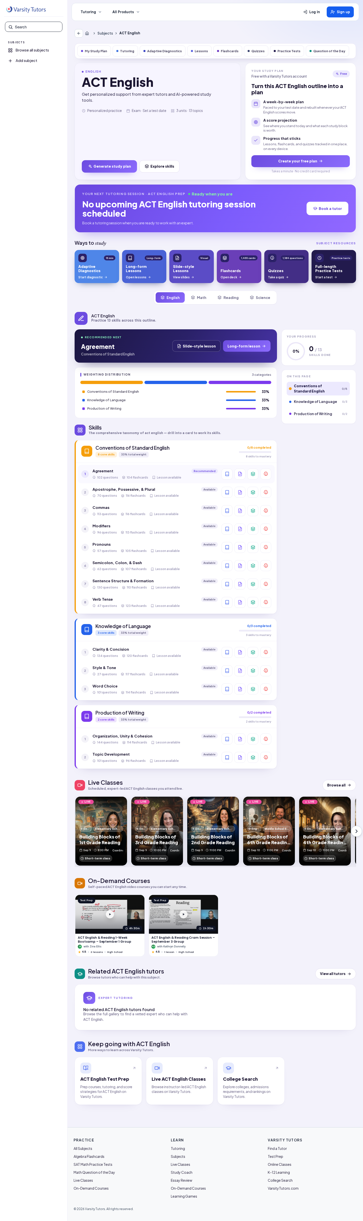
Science (263, 297)
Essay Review (181, 1180)
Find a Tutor (277, 1148)
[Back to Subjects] (78, 33)
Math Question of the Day (94, 1172)
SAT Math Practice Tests (93, 1164)
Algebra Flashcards (89, 1156)
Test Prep (275, 1156)
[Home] (88, 33)
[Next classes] (356, 831)
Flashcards (229, 51)
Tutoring (88, 12)
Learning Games (184, 1196)
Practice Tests (288, 51)
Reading (231, 297)
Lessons (201, 51)
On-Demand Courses (91, 1188)
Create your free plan (297, 161)
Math (201, 297)
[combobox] (37, 26)
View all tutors (333, 974)
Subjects (105, 33)
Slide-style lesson (199, 346)
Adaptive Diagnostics (164, 51)
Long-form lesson (243, 346)
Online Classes (279, 1164)
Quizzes (258, 51)
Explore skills (162, 166)
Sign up (343, 12)
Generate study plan (112, 166)
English (173, 297)
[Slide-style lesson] (239, 474)
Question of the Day (329, 51)
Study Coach (181, 1172)
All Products (123, 12)
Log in (314, 12)
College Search (280, 1180)
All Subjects (83, 1148)
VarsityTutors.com (283, 1188)
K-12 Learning (279, 1172)
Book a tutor (330, 208)
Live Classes (83, 1180)
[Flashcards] (252, 474)
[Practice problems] (265, 474)
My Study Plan (96, 51)
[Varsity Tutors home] (26, 9)
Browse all (336, 785)
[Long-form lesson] (227, 474)
